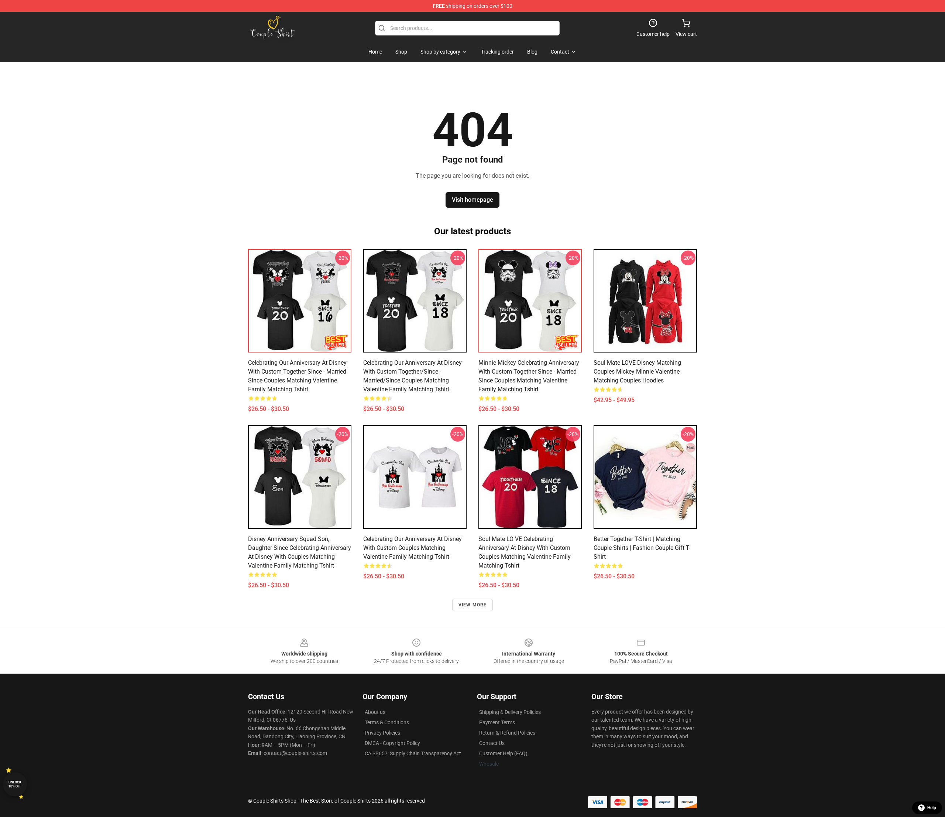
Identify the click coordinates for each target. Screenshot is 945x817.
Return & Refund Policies (507, 733)
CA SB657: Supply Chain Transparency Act (413, 753)
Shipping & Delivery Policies (510, 712)
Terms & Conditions (387, 722)
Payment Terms (497, 722)
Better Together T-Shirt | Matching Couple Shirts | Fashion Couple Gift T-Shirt (642, 547)
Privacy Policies (382, 733)
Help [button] (931, 807)
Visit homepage (472, 199)
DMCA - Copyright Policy (392, 743)
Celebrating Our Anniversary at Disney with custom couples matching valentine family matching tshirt (412, 547)
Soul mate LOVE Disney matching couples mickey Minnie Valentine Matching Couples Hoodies (637, 371)
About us (375, 712)
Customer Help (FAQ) (503, 753)
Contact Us (492, 743)
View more (472, 604)
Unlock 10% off (14, 784)
